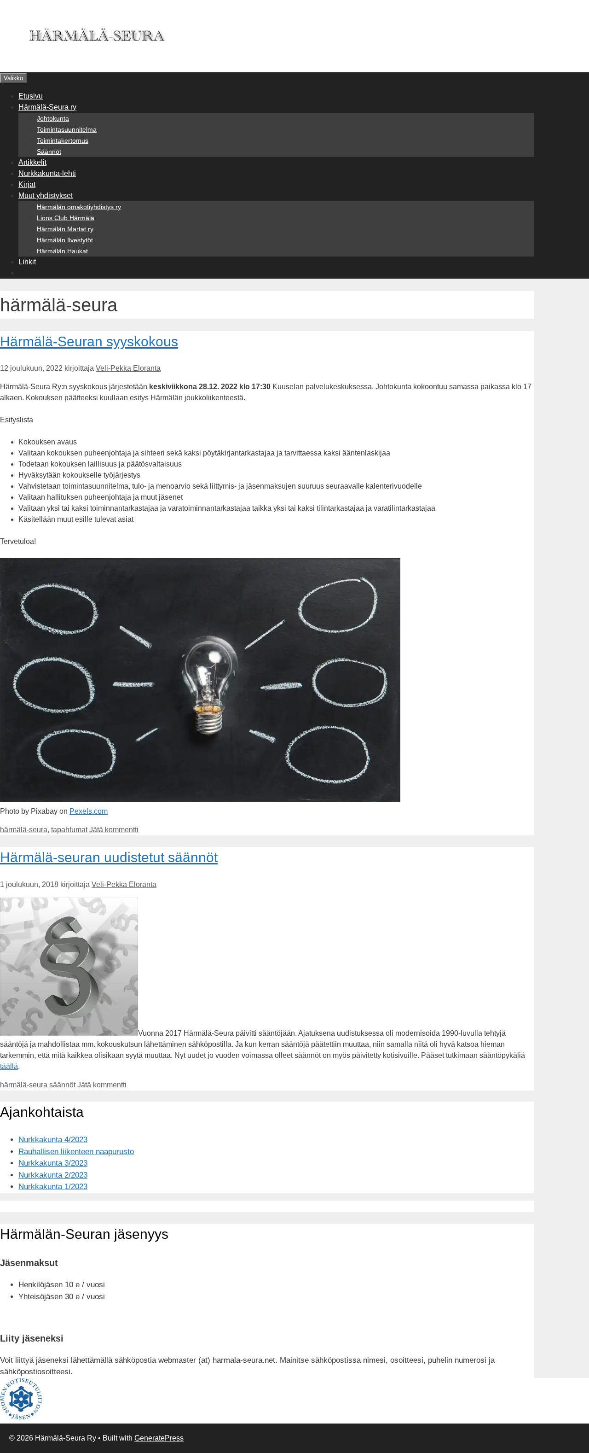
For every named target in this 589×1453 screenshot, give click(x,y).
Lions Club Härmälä (65, 218)
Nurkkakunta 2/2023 (52, 1175)
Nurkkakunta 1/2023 (52, 1186)
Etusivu (30, 96)
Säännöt (49, 151)
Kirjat (26, 184)
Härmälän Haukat (62, 251)
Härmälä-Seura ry (47, 107)
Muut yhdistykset (45, 195)
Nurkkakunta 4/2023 (52, 1139)
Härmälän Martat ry (65, 229)
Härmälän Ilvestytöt (65, 240)
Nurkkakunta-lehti (47, 173)
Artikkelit (32, 162)
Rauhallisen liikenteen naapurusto (76, 1151)
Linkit (27, 262)
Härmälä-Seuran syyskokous (89, 341)
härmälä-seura (23, 830)
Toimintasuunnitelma (67, 129)
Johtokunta (53, 118)
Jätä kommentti (114, 830)
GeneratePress (159, 1438)
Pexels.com (88, 811)
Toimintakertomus (62, 140)
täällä (9, 1066)
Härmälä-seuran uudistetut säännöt (109, 857)
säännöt (62, 1085)
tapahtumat (69, 830)
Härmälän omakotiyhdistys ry (79, 206)
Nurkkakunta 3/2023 (52, 1163)
